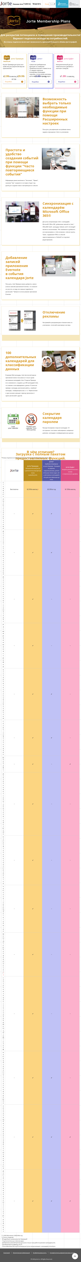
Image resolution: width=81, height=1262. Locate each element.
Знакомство (17, 4)
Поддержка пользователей (62, 4)
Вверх (75, 1256)
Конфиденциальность (40, 1253)
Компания (6, 1253)
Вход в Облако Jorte (74, 4)
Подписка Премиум (47, 4)
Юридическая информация (21, 1253)
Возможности (27, 4)
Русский (52, 4)
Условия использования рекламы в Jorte (62, 1253)
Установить (36, 4)
